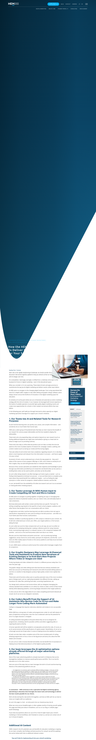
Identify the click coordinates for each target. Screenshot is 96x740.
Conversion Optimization (16, 340)
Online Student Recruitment (36, 340)
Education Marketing (19, 342)
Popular (78, 409)
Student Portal (62, 8)
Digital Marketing (41, 8)
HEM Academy (83, 8)
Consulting (74, 8)
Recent (72, 409)
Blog (10, 342)
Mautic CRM (52, 8)
